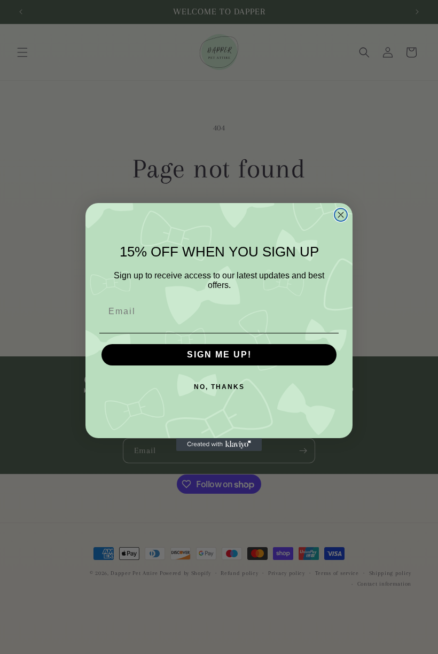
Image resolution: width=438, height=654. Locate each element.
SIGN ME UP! (219, 354)
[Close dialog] (340, 214)
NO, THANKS (219, 387)
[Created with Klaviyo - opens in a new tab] (219, 444)
